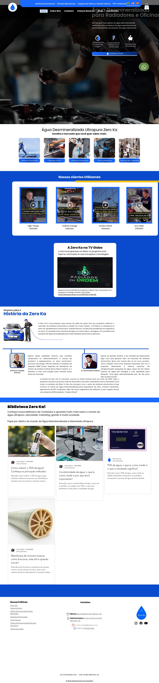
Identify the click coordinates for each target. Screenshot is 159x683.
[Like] (144, 67)
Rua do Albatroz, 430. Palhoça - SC (86, 614)
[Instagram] (136, 623)
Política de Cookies (16, 629)
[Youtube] (146, 623)
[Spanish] (137, 3)
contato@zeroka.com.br (89, 625)
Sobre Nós (14, 605)
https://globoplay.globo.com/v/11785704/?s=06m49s (77, 294)
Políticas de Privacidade (18, 617)
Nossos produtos (16, 608)
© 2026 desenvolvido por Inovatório (79, 681)
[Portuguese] (128, 3)
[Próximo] (135, 73)
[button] (146, 6)
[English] (132, 3)
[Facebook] (141, 623)
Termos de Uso (15, 620)
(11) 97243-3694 (88, 628)
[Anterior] (126, 73)
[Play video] (33, 205)
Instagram (33, 228)
